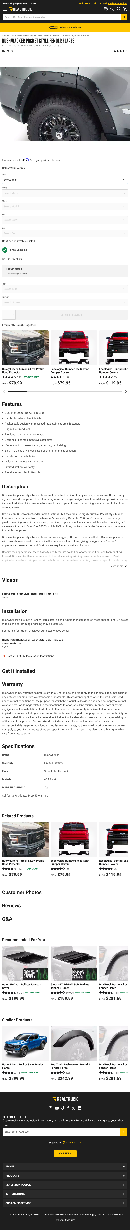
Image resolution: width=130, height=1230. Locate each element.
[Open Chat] (106, 9)
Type (4, 283)
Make (4, 188)
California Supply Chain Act (93, 1214)
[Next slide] (126, 391)
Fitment (5, 297)
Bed (3, 228)
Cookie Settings (115, 1214)
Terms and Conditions (65, 1220)
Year (4, 174)
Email (6, 1125)
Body (4, 214)
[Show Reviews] (121, 51)
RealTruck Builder (117, 3)
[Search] (124, 17)
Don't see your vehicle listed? (19, 241)
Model (5, 201)
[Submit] (123, 1132)
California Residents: (25, 795)
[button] (65, 1166)
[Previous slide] (4, 391)
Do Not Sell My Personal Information (61, 1214)
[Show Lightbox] (65, 103)
